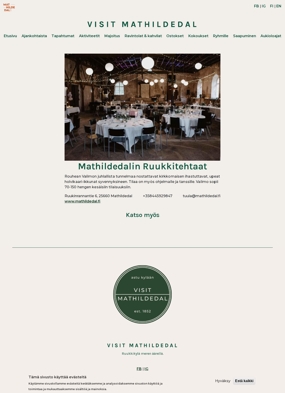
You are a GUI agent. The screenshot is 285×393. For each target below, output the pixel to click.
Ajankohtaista (34, 36)
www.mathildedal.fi (82, 201)
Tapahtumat (62, 36)
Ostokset (175, 36)
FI (271, 6)
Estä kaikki (244, 381)
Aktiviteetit (89, 36)
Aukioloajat (271, 36)
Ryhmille (220, 36)
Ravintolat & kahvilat (143, 36)
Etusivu (10, 36)
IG (264, 6)
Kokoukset (198, 36)
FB (256, 6)
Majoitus (112, 36)
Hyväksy (222, 381)
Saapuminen (244, 36)
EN (278, 6)
